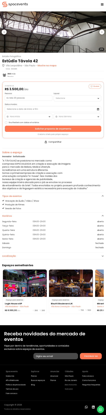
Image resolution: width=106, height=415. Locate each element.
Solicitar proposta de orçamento (53, 128)
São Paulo (69, 376)
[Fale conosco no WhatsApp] (100, 409)
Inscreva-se (91, 356)
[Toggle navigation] (100, 4)
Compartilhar (54, 142)
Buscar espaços (38, 380)
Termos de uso (12, 389)
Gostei (96, 86)
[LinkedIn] (93, 407)
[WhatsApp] (86, 407)
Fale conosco (11, 393)
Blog (33, 385)
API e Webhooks (12, 380)
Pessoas (8, 93)
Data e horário (11, 104)
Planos (34, 376)
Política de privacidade (16, 385)
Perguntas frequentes (91, 385)
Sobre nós (10, 376)
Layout (56, 93)
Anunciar (54, 376)
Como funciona (89, 380)
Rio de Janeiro (71, 380)
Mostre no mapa (47, 65)
